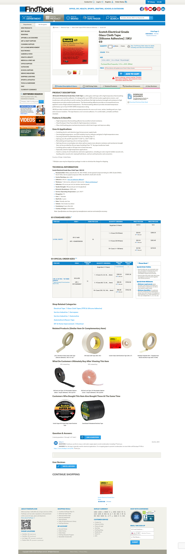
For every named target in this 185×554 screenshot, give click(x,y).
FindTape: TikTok (155, 9)
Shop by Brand (63, 519)
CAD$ (100, 512)
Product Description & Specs (67, 86)
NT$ (123, 516)
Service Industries (61, 312)
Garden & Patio (26, 54)
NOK (98, 516)
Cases (123, 46)
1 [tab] (107, 504)
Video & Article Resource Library (67, 521)
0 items (155, 2)
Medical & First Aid (28, 60)
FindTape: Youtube (150, 9)
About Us (97, 534)
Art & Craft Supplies (28, 41)
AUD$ (119, 512)
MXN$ (106, 512)
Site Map (97, 528)
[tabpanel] (107, 491)
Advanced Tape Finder (65, 513)
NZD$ (102, 516)
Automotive (74, 316)
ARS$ (114, 512)
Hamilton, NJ (25, 534)
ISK (115, 514)
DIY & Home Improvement (64, 324)
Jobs (96, 536)
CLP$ (95, 514)
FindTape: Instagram (146, 9)
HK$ (118, 514)
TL (120, 516)
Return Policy (74, 552)
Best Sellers (25, 31)
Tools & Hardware (28, 83)
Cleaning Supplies (27, 44)
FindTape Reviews (64, 523)
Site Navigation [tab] (42, 24)
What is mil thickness (91, 182)
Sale (22, 86)
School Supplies (27, 70)
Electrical (80, 324)
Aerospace (74, 312)
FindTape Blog (99, 530)
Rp (108, 514)
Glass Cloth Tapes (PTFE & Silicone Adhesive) (84, 27)
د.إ (111, 512)
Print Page (154, 31)
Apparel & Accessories (29, 38)
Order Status (62, 533)
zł (108, 516)
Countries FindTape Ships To (66, 512)
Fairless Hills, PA (26, 540)
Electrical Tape (65, 27)
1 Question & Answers (151, 35)
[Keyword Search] (41, 101)
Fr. (124, 512)
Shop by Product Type (65, 515)
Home (56, 27)
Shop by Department (64, 517)
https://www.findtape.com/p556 (63, 448)
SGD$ (115, 516)
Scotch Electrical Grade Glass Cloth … (106, 499)
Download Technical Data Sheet (139, 102)
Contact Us (98, 522)
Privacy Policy (83, 552)
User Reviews (152, 86)
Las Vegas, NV (26, 538)
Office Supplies (26, 64)
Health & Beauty (27, 57)
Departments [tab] (27, 24)
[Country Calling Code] (133, 533)
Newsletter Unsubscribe (65, 537)
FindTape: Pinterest (159, 9)
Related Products (111, 86)
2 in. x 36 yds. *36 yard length (120, 60)
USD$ (95, 512)
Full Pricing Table (91, 86)
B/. (106, 516)
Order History (62, 531)
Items (116, 46)
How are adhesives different (75, 179)
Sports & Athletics (28, 80)
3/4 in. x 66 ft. (106, 60)
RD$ (105, 514)
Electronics (25, 51)
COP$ (99, 514)
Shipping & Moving (28, 77)
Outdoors (25, 67)
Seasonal (24, 34)
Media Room (98, 532)
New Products (26, 28)
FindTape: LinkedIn (163, 9)
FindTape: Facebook (142, 9)
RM (95, 516)
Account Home (63, 529)
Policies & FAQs (99, 524)
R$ (122, 512)
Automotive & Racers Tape (64, 320)
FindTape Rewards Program (66, 535)
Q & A (132, 86)
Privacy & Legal (99, 526)
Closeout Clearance (29, 89)
